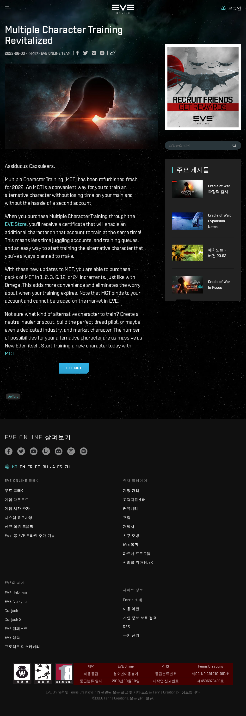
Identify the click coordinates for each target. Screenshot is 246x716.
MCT (9, 353)
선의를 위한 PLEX (138, 562)
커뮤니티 (130, 508)
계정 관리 (131, 490)
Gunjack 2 (13, 619)
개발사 (128, 526)
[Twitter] (21, 451)
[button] (231, 8)
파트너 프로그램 (137, 554)
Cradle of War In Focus (219, 284)
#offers (13, 396)
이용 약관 (131, 609)
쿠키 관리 (131, 635)
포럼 (127, 518)
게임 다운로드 (17, 500)
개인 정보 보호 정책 (140, 618)
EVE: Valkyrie (16, 601)
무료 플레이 (15, 490)
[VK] (83, 451)
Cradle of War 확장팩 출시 (219, 189)
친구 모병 (131, 536)
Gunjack (11, 611)
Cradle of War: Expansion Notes (219, 221)
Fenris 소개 (132, 600)
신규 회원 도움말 (19, 526)
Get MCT (74, 368)
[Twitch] (46, 451)
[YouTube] (33, 451)
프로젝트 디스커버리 (22, 647)
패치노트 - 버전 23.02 (217, 253)
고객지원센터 (134, 500)
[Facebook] (8, 451)
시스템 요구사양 (18, 518)
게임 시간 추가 (17, 508)
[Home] (123, 12)
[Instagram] (71, 451)
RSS (126, 627)
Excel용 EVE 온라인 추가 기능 (30, 536)
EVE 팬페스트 (16, 629)
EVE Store (16, 224)
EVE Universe (16, 593)
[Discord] (58, 451)
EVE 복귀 (130, 544)
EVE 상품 (12, 637)
